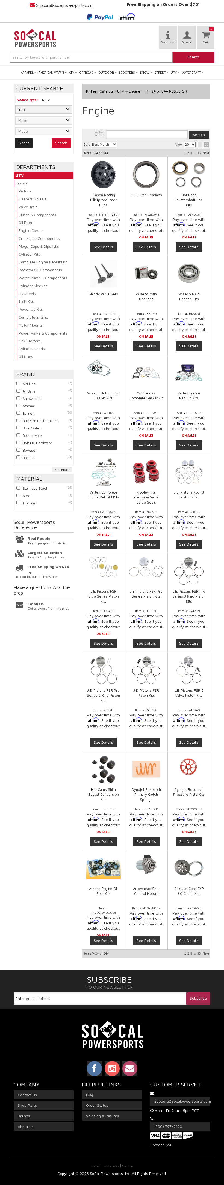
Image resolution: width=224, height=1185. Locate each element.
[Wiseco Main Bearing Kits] (189, 273)
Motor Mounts (31, 325)
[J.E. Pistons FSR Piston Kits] (146, 670)
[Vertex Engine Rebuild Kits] (189, 373)
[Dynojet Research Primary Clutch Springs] (146, 769)
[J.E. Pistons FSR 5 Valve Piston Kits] (189, 670)
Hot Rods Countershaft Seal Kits (189, 200)
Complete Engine (33, 317)
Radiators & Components (40, 269)
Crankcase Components (39, 238)
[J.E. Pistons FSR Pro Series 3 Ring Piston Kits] (189, 571)
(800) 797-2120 (168, 1126)
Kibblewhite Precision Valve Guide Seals (146, 497)
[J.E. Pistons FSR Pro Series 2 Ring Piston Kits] (103, 670)
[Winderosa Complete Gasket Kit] (146, 373)
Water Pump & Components (43, 277)
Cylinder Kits (29, 254)
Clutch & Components (37, 214)
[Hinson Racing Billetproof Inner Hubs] (103, 174)
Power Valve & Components (43, 333)
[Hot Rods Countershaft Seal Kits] (189, 174)
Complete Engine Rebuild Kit (43, 262)
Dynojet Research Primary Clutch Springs (146, 794)
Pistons (25, 191)
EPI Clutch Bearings (146, 195)
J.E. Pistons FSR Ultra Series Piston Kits (103, 596)
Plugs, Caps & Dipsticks (39, 246)
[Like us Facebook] (94, 1068)
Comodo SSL (161, 1145)
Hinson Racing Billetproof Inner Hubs (103, 200)
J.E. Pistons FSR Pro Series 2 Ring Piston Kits (103, 695)
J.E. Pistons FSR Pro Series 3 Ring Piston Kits (188, 596)
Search (61, 142)
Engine (22, 183)
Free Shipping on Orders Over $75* (163, 4)
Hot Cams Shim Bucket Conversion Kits (103, 794)
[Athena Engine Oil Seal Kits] (103, 867)
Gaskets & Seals (32, 199)
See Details (103, 246)
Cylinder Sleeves (33, 285)
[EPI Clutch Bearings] (146, 174)
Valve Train (28, 206)
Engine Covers (31, 230)
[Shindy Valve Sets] (103, 273)
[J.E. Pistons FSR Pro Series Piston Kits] (146, 567)
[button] (112, 57)
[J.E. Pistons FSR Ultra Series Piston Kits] (103, 567)
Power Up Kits (31, 309)
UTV (20, 175)
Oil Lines (26, 356)
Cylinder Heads (32, 348)
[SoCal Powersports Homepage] (35, 38)
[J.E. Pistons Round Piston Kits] (189, 472)
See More (62, 470)
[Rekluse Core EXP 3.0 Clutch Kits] (189, 868)
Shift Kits (26, 301)
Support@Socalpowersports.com (64, 5)
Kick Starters (29, 340)
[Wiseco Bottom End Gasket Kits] (103, 368)
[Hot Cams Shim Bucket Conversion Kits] (103, 769)
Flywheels (27, 293)
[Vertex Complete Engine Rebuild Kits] (103, 472)
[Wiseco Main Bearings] (146, 273)
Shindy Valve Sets (103, 294)
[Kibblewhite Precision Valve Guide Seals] (146, 472)
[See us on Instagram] (112, 1068)
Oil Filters (26, 222)
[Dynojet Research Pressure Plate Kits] (189, 767)
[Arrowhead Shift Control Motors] (146, 864)
